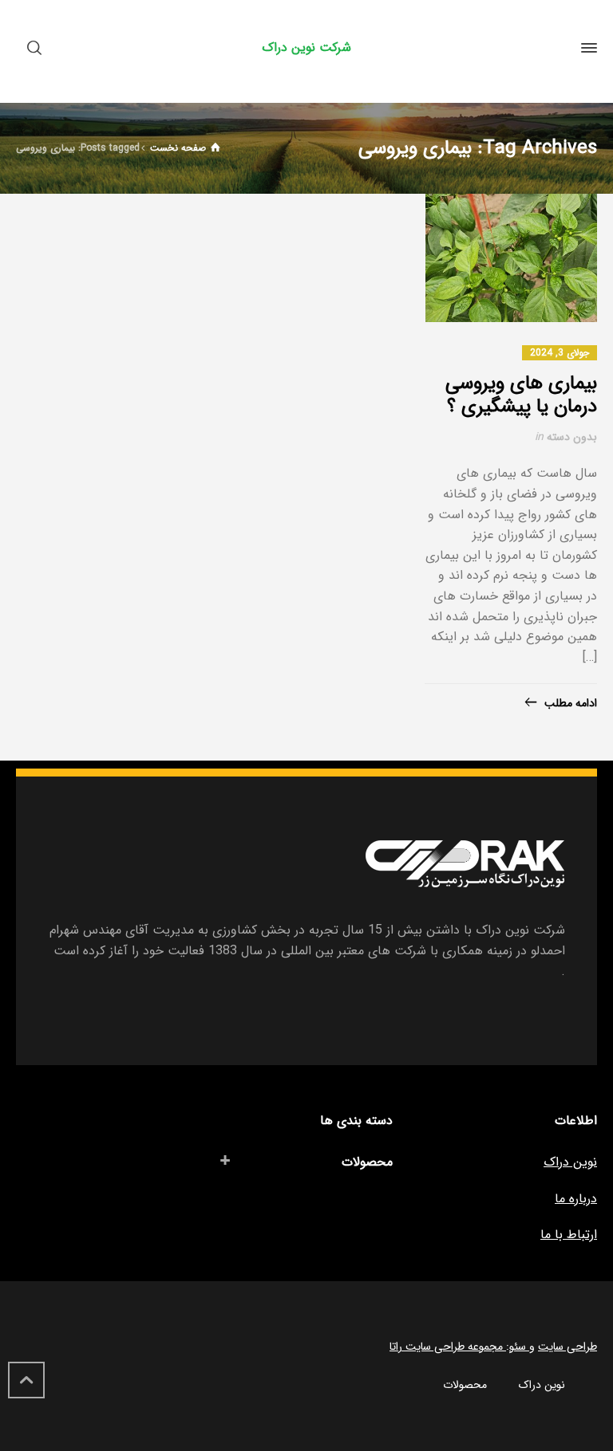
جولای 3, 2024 (559, 352)
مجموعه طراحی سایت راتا (448, 1346)
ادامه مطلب (570, 703)
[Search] (37, 48)
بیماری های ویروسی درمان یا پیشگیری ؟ (521, 395)
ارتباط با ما (568, 1235)
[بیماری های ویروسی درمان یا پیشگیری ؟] (511, 258)
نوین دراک (570, 1162)
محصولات (367, 1162)
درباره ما (576, 1199)
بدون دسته (572, 437)
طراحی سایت (567, 1346)
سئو (519, 1346)
